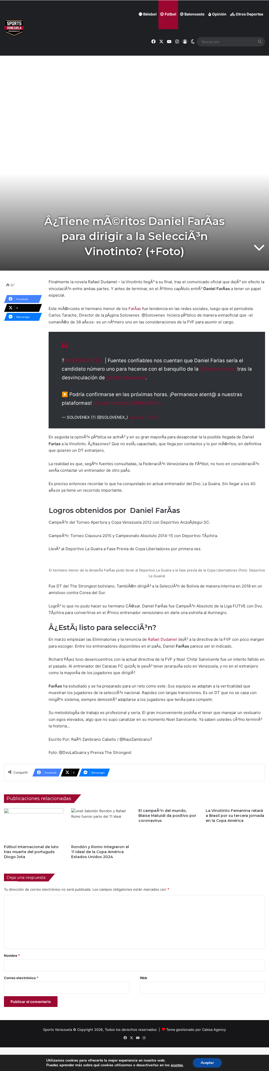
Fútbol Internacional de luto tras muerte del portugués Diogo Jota (31, 851)
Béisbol (149, 14)
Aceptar (207, 1062)
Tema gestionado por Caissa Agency (196, 1029)
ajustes (177, 1065)
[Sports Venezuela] (14, 27)
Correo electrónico (21, 978)
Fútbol (170, 14)
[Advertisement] (134, 81)
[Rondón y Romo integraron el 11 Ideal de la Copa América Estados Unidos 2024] (101, 825)
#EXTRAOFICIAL (85, 361)
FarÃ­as (134, 308)
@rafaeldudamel (125, 378)
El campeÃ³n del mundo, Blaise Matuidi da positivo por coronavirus (167, 815)
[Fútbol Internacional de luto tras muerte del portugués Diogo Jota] (33, 825)
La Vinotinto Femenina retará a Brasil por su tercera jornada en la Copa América (235, 815)
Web (143, 978)
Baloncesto (194, 14)
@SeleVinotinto (218, 369)
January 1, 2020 (143, 417)
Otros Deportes (249, 14)
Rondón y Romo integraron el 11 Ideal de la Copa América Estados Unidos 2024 (100, 851)
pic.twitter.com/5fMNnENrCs (127, 403)
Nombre (12, 955)
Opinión (218, 14)
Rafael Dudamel (162, 639)
